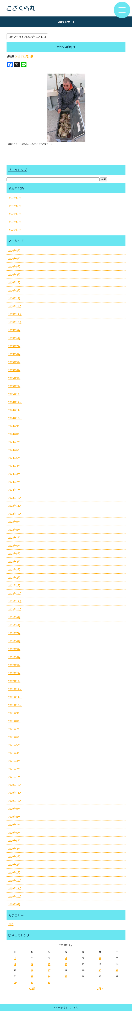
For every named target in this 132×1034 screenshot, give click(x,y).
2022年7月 (14, 633)
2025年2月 (14, 386)
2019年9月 (14, 904)
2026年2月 (14, 290)
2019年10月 (15, 896)
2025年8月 (14, 338)
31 (49, 982)
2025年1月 (14, 394)
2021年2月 (14, 769)
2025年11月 (15, 314)
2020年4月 (14, 848)
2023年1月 (14, 585)
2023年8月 (14, 529)
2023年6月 (14, 545)
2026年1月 (14, 298)
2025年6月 (14, 354)
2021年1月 (14, 777)
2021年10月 (15, 705)
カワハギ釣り (66, 47)
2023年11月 (15, 505)
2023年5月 (14, 553)
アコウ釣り (14, 198)
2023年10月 (15, 513)
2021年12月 (15, 689)
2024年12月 (15, 402)
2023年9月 (14, 521)
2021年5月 (14, 745)
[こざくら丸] (66, 8)
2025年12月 (15, 306)
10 (49, 964)
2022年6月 (14, 641)
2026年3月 (14, 282)
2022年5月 (14, 649)
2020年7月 (14, 824)
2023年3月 (14, 569)
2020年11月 (15, 792)
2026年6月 (14, 258)
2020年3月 (14, 856)
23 (32, 976)
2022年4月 (14, 657)
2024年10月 (15, 418)
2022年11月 (15, 601)
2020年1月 (14, 872)
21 (117, 970)
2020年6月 (14, 832)
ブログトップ (17, 170)
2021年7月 (14, 729)
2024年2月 (14, 482)
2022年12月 (15, 593)
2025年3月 (14, 378)
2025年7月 (14, 346)
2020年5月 (14, 840)
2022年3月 (14, 665)
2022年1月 (14, 681)
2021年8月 (14, 721)
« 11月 (32, 988)
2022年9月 (14, 617)
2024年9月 (14, 426)
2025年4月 (14, 370)
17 (49, 970)
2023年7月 (14, 537)
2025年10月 (15, 322)
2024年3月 (14, 474)
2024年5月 (14, 458)
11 (66, 964)
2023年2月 (14, 577)
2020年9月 (14, 808)
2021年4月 (14, 753)
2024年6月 (14, 450)
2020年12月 (15, 785)
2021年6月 (14, 737)
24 (49, 976)
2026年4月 (14, 274)
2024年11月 (15, 410)
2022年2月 (14, 673)
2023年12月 (15, 498)
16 (32, 970)
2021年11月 (15, 697)
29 (15, 982)
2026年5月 (14, 266)
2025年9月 (14, 330)
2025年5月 (14, 362)
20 (99, 970)
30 (32, 982)
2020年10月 (15, 801)
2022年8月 (14, 625)
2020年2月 (14, 864)
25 (66, 976)
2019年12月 (15, 880)
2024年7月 (14, 442)
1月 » (100, 988)
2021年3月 (14, 761)
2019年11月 (15, 888)
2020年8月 (14, 816)
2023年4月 (14, 561)
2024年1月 (14, 489)
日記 (10, 924)
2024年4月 (14, 466)
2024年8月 (14, 434)
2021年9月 (14, 713)
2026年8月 (14, 250)
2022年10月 (15, 609)
